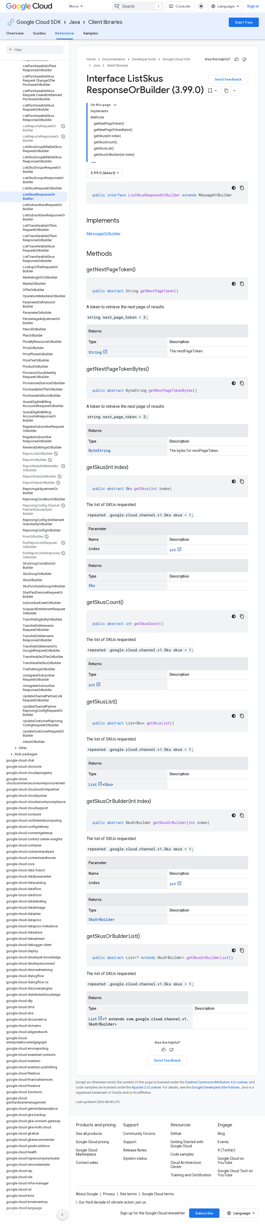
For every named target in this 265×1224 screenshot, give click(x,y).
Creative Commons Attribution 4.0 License (216, 1082)
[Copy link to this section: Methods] (119, 254)
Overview (15, 33)
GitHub (176, 1134)
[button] (34, 748)
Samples (90, 33)
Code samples (182, 1154)
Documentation (113, 59)
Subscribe (204, 1213)
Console (182, 6)
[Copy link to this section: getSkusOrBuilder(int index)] (156, 802)
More (73, 6)
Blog (221, 1134)
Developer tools (144, 59)
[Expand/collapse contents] (115, 105)
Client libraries (105, 22)
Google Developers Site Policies (215, 1087)
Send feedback (228, 79)
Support (129, 1142)
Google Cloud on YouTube (231, 1160)
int (173, 549)
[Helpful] (236, 59)
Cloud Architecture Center (186, 1165)
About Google (87, 1194)
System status (135, 1158)
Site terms (128, 1194)
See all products (89, 1134)
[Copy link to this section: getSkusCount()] (128, 603)
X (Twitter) (226, 1150)
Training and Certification (191, 1175)
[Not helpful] (244, 59)
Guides (39, 33)
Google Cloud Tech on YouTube (235, 1173)
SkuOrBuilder (102, 919)
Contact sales (87, 1163)
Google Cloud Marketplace (86, 1152)
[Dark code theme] (234, 188)
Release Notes (135, 1150)
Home (90, 59)
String (95, 352)
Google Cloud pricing (92, 1142)
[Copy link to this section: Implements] (124, 221)
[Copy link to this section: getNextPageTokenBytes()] (154, 369)
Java (74, 22)
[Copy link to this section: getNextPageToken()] (141, 270)
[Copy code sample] (242, 188)
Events (223, 1142)
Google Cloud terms (158, 1194)
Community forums (139, 1134)
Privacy (109, 1194)
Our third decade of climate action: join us (112, 1202)
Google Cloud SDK (39, 22)
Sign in (253, 6)
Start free (244, 22)
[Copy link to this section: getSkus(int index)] (133, 468)
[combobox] (138, 6)
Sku (92, 585)
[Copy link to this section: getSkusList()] (122, 702)
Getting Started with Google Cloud (187, 1144)
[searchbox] (34, 50)
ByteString (100, 450)
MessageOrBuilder (103, 233)
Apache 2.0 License (146, 1087)
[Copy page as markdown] (226, 90)
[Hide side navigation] (62, 1214)
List (93, 784)
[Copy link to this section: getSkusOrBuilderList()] (145, 937)
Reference (64, 33)
